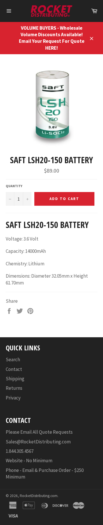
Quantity (14, 186)
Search (13, 359)
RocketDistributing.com (39, 495)
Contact (14, 369)
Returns (14, 388)
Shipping (15, 378)
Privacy (13, 398)
